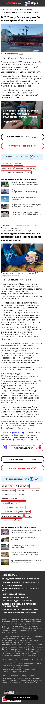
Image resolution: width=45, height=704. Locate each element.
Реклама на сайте (11, 582)
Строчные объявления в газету (17, 597)
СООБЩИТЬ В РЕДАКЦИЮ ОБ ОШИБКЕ (19, 613)
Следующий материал (22, 697)
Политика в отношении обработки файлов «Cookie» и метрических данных (20, 671)
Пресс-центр (33, 579)
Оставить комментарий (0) (22, 146)
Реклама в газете (30, 582)
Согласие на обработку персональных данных (21, 663)
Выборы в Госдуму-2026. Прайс (17, 601)
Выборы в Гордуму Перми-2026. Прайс (20, 609)
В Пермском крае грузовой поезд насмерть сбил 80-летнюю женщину (24, 191)
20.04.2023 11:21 (7, 9)
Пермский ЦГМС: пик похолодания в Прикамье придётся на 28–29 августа (24, 553)
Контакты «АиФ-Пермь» (13, 594)
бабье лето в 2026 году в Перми (16, 435)
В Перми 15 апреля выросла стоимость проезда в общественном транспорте (20, 113)
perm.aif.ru (17, 432)
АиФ (21, 54)
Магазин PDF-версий (12, 585)
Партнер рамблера (21, 692)
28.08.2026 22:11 (7, 226)
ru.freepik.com (14, 276)
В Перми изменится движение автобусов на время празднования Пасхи (26, 205)
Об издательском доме (13, 579)
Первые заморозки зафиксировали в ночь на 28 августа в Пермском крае (26, 531)
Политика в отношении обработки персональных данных (17, 666)
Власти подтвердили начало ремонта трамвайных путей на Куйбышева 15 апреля (26, 213)
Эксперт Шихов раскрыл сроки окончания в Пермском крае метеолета (26, 561)
